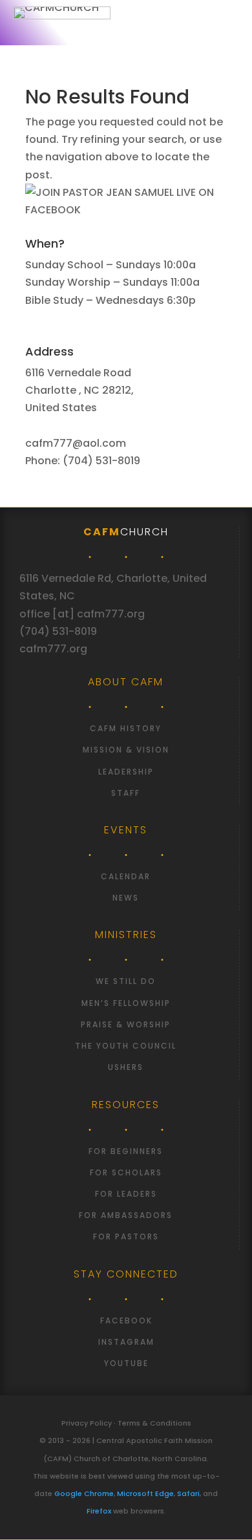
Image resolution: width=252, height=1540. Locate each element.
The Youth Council (125, 1045)
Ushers (125, 1067)
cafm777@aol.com (75, 443)
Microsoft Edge (145, 1493)
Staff (125, 792)
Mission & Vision (126, 749)
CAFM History (126, 728)
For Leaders (126, 1193)
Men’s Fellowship (126, 1003)
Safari (188, 1493)
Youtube (126, 1363)
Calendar (126, 876)
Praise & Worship (126, 1024)
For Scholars (126, 1172)
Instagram (126, 1341)
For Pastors (126, 1236)
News (125, 897)
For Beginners (126, 1151)
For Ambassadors (126, 1215)
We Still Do (126, 981)
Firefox (99, 1511)
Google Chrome (84, 1493)
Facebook (126, 1320)
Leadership (126, 771)
